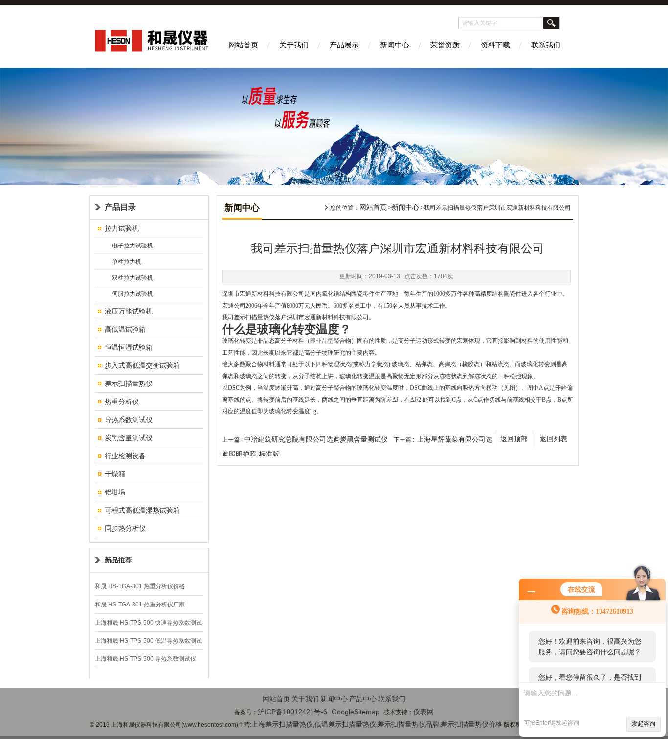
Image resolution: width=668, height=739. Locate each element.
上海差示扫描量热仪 (282, 724)
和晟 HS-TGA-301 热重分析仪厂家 (140, 604)
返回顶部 (514, 439)
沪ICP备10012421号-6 (292, 712)
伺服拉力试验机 (132, 294)
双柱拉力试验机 (132, 277)
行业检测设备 (125, 456)
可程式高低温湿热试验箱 (142, 510)
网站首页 (243, 45)
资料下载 (495, 45)
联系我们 (545, 45)
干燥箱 (115, 474)
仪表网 (423, 712)
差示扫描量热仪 (129, 383)
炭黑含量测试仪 (129, 438)
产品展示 (344, 45)
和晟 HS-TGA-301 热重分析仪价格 (140, 586)
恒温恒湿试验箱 (129, 347)
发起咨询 (643, 723)
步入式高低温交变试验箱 (142, 365)
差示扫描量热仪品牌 (408, 724)
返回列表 (553, 439)
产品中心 (363, 699)
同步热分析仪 (125, 528)
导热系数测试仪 (129, 420)
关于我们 (294, 45)
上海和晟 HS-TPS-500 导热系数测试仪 (145, 658)
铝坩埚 (115, 492)
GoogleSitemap (355, 712)
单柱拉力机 (126, 261)
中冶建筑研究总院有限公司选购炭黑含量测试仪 (316, 439)
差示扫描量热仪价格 (471, 724)
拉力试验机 (122, 228)
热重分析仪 (122, 401)
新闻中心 (394, 45)
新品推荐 (118, 560)
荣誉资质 (445, 45)
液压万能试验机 (129, 311)
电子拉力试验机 (132, 245)
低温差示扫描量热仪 (345, 724)
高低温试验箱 (125, 329)
